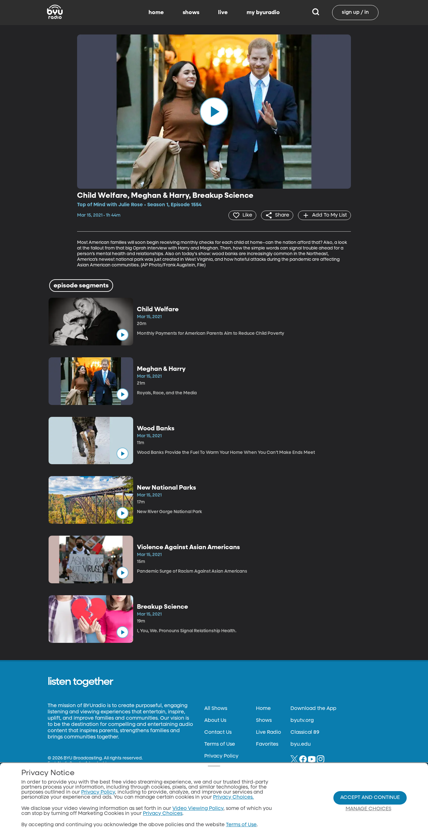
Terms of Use (219, 744)
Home (263, 708)
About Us (215, 720)
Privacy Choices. (233, 797)
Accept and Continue (370, 797)
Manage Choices (368, 808)
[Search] (315, 12)
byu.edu (300, 744)
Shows (264, 720)
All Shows (215, 708)
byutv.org (302, 720)
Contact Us (218, 732)
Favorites (267, 744)
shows (191, 12)
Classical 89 (304, 732)
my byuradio (263, 12)
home (156, 12)
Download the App (313, 708)
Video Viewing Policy (197, 808)
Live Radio (268, 732)
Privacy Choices (162, 813)
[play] (214, 111)
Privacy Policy (221, 756)
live (223, 12)
